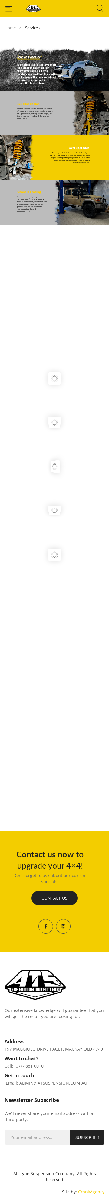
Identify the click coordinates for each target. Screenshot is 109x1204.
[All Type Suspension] (33, 8)
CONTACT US (54, 898)
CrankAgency (91, 1192)
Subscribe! (87, 1137)
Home (10, 27)
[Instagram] (63, 926)
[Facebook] (45, 926)
